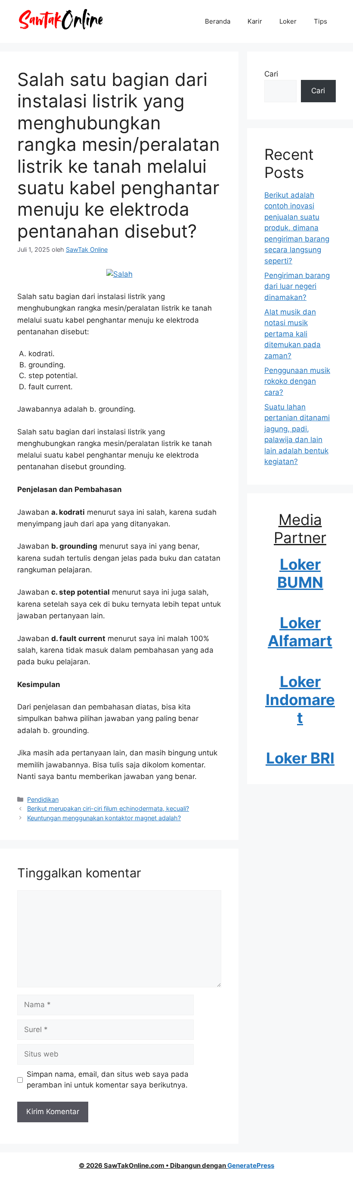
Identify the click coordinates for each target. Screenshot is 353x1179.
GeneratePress (250, 1165)
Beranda (217, 21)
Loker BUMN (300, 573)
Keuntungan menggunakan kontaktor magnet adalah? (104, 818)
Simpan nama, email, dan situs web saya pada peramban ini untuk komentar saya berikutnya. (108, 1080)
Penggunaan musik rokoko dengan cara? (297, 381)
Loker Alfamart (300, 632)
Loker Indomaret (300, 699)
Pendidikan (43, 799)
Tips (320, 21)
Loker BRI (300, 758)
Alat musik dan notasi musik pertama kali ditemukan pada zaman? (292, 334)
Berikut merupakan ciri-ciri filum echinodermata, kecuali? (108, 808)
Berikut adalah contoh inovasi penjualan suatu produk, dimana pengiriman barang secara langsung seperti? (296, 228)
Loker (288, 21)
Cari (271, 74)
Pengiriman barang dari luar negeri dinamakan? (297, 286)
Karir (255, 21)
